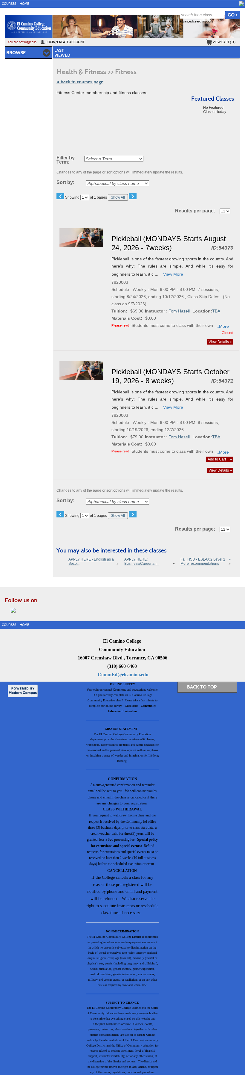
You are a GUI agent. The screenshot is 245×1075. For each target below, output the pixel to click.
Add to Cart (220, 459)
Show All (118, 197)
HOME (24, 4)
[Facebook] (241, 3)
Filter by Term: (65, 160)
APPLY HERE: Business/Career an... (141, 561)
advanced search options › (197, 21)
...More (222, 326)
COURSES (9, 4)
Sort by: (65, 182)
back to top (202, 687)
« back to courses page (79, 81)
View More (173, 274)
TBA (216, 311)
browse (16, 52)
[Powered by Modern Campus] (23, 691)
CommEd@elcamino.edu (123, 674)
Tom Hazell (179, 311)
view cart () (224, 42)
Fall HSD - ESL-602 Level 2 (202, 559)
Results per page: (197, 211)
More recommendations (199, 563)
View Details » (220, 342)
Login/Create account (65, 42)
